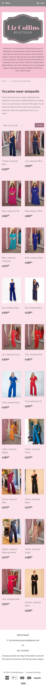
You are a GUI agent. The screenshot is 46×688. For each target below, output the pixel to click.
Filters (39, 125)
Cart (42, 3)
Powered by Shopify (33, 672)
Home (4, 81)
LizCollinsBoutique (16, 672)
